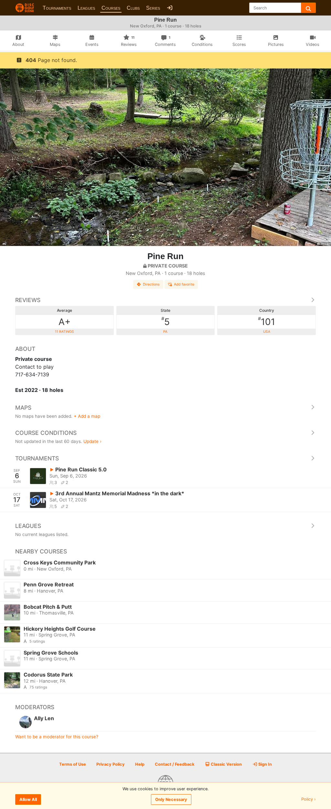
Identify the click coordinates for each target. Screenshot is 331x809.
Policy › (308, 799)
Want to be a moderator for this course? (56, 736)
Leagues (86, 8)
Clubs (133, 8)
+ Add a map (87, 416)
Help (139, 764)
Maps (23, 407)
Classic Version (226, 764)
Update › (92, 441)
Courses (110, 8)
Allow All (28, 799)
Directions (151, 284)
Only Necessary (171, 799)
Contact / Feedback (174, 764)
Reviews (27, 300)
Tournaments (57, 8)
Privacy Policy (110, 764)
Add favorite (184, 284)
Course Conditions (46, 432)
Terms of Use (72, 764)
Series (153, 8)
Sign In (264, 764)
